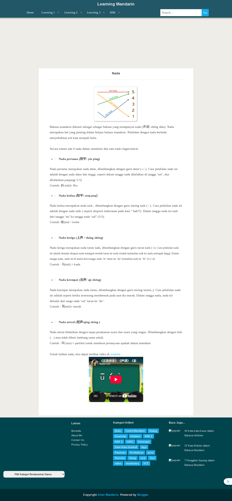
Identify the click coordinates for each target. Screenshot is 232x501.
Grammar (120, 436)
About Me (76, 435)
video (118, 463)
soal (142, 458)
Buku (118, 430)
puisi (151, 452)
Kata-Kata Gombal (126, 447)
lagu (144, 447)
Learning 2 (71, 12)
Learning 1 (48, 12)
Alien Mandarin (107, 494)
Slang (132, 458)
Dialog (153, 430)
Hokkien (135, 436)
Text (152, 458)
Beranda (76, 430)
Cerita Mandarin (135, 430)
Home (30, 12)
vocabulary (132, 463)
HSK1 (130, 441)
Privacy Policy (79, 444)
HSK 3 (118, 441)
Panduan (120, 452)
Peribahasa (136, 452)
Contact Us (77, 440)
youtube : (116, 354)
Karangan (144, 441)
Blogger (142, 494)
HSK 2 (148, 436)
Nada (116, 73)
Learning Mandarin (116, 4)
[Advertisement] (116, 43)
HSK (113, 12)
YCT (146, 463)
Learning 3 (94, 12)
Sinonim (120, 458)
